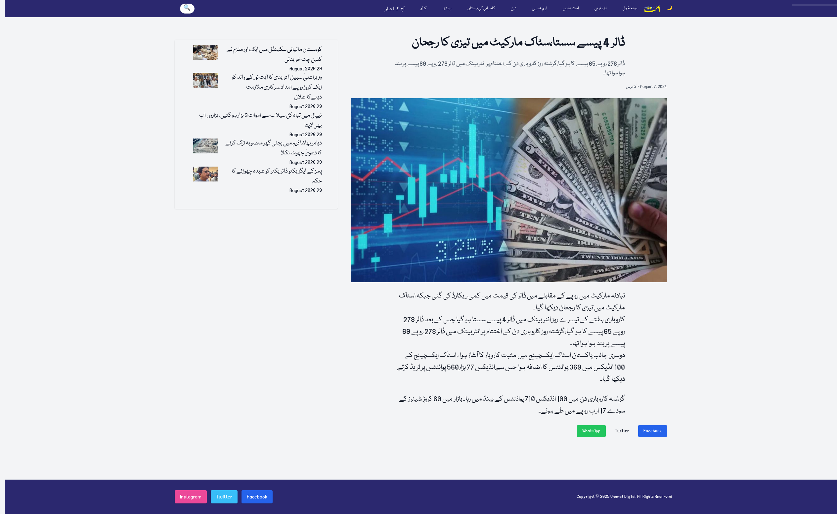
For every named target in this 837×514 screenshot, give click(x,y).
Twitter (622, 431)
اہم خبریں (539, 8)
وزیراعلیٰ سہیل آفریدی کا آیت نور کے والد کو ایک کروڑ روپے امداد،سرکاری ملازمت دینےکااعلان (277, 87)
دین (513, 8)
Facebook (652, 431)
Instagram (190, 496)
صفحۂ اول (630, 8)
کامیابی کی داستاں (481, 8)
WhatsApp (591, 431)
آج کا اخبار (395, 8)
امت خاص (571, 8)
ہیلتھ (447, 8)
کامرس (631, 87)
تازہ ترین (601, 8)
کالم (423, 8)
